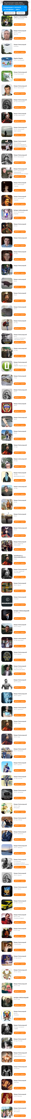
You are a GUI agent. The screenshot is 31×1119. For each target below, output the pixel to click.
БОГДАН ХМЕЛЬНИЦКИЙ (21, 997)
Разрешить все (10, 13)
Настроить (21, 13)
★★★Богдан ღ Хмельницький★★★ (20, 556)
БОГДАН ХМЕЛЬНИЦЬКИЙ (21, 611)
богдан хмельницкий (20, 279)
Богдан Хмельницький (20, 72)
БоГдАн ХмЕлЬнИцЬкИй (21, 210)
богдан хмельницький (20, 348)
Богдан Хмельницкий (20, 30)
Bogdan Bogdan (18, 58)
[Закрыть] (25, 7)
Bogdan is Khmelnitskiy (20, 17)
